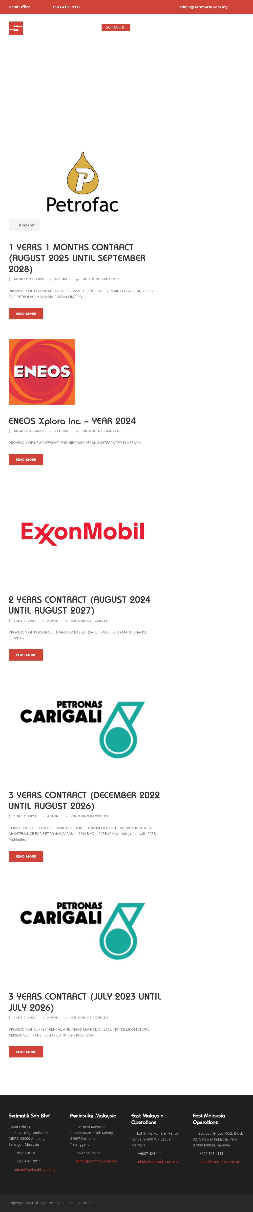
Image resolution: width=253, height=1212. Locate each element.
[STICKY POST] (83, 181)
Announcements (200, 27)
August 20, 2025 (29, 279)
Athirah (62, 279)
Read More (26, 313)
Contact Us (237, 27)
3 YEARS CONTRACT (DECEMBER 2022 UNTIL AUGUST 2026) (84, 800)
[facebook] (234, 7)
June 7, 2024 (25, 620)
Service (168, 27)
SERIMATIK (116, 27)
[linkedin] (242, 7)
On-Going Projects (101, 279)
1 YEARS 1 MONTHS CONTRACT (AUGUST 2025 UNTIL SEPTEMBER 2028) (77, 258)
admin (53, 620)
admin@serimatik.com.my (34, 1169)
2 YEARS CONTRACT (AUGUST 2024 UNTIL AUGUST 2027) (80, 605)
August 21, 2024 (29, 431)
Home (91, 27)
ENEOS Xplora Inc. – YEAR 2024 (72, 421)
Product (143, 27)
